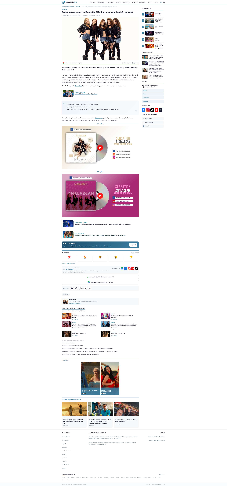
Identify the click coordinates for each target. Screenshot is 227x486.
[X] (160, 110)
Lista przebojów (146, 8)
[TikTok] (136, 268)
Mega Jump (85, 477)
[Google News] (122, 268)
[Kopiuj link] (89, 288)
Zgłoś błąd (136, 63)
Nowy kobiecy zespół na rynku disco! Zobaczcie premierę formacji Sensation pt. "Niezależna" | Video (89, 351)
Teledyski (111, 2)
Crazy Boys (93, 477)
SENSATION (65, 294)
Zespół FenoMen (71, 480)
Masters (139, 477)
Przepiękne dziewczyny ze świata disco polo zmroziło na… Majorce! (80, 354)
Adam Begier (66, 15)
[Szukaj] (161, 2)
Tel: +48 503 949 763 (157, 440)
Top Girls (99, 477)
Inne (156, 2)
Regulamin (148, 484)
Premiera (78, 6)
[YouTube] (132, 268)
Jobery (122, 477)
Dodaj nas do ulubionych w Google (72, 63)
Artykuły (101, 2)
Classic (117, 477)
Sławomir (145, 101)
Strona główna (65, 6)
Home (93, 2)
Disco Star (64, 461)
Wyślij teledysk (149, 122)
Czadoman (146, 97)
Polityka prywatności (156, 484)
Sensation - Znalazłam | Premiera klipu (72, 345)
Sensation (78, 86)
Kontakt (147, 126)
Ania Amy (106, 477)
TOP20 (135, 2)
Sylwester (64, 457)
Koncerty (127, 2)
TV (150, 2)
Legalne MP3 (65, 464)
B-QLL (159, 477)
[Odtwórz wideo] (100, 148)
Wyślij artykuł (148, 118)
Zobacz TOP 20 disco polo (68, 263)
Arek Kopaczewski (131, 477)
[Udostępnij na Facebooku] (72, 288)
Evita (63, 477)
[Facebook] (125, 268)
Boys (144, 94)
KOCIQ (72, 477)
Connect (78, 477)
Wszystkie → (162, 474)
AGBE (68, 477)
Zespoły (143, 2)
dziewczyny (99, 118)
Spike (63, 480)
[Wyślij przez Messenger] (76, 288)
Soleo (154, 477)
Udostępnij (127, 63)
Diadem (112, 477)
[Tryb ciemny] (164, 2)
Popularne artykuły (147, 52)
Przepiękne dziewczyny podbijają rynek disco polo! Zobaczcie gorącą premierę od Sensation (87, 348)
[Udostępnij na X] (85, 288)
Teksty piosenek (66, 450)
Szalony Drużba (147, 477)
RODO (164, 484)
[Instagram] (129, 268)
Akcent (145, 90)
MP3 (119, 2)
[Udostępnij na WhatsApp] (81, 288)
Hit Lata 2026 (65, 440)
